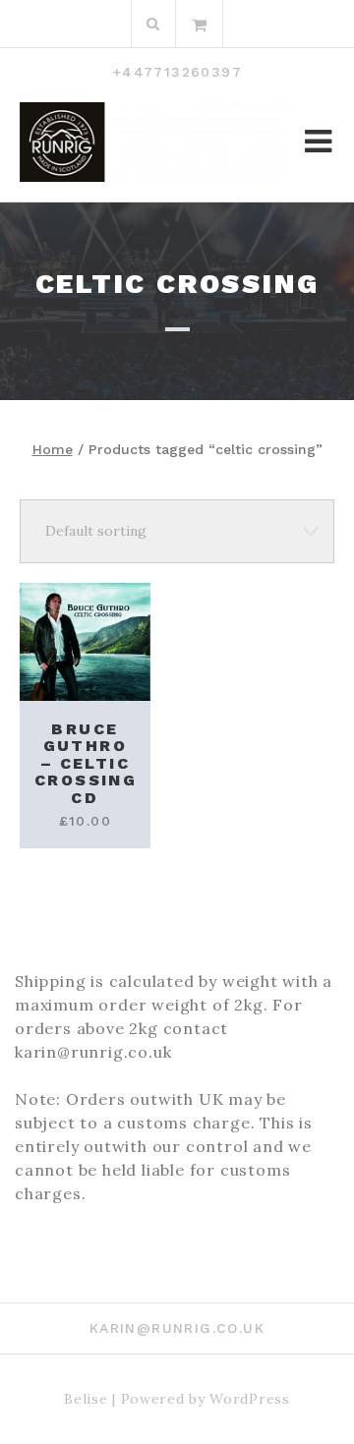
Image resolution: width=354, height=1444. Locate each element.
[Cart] (199, 23)
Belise (85, 1399)
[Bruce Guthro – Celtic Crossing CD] (85, 642)
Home (52, 449)
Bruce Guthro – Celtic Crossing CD (85, 763)
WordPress (249, 1399)
